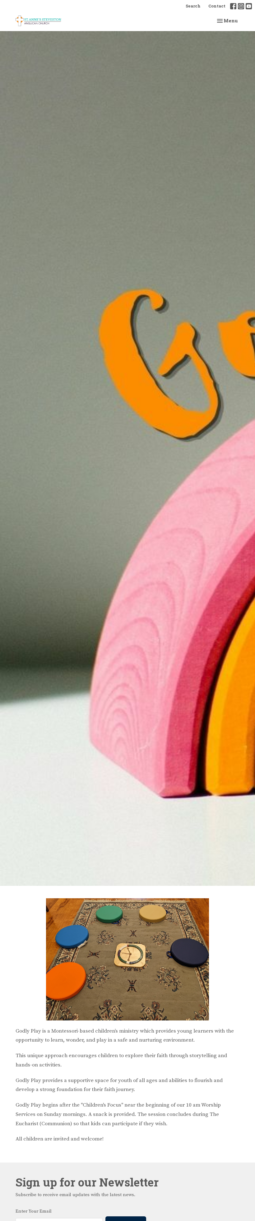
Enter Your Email (34, 1211)
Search (193, 6)
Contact (216, 6)
